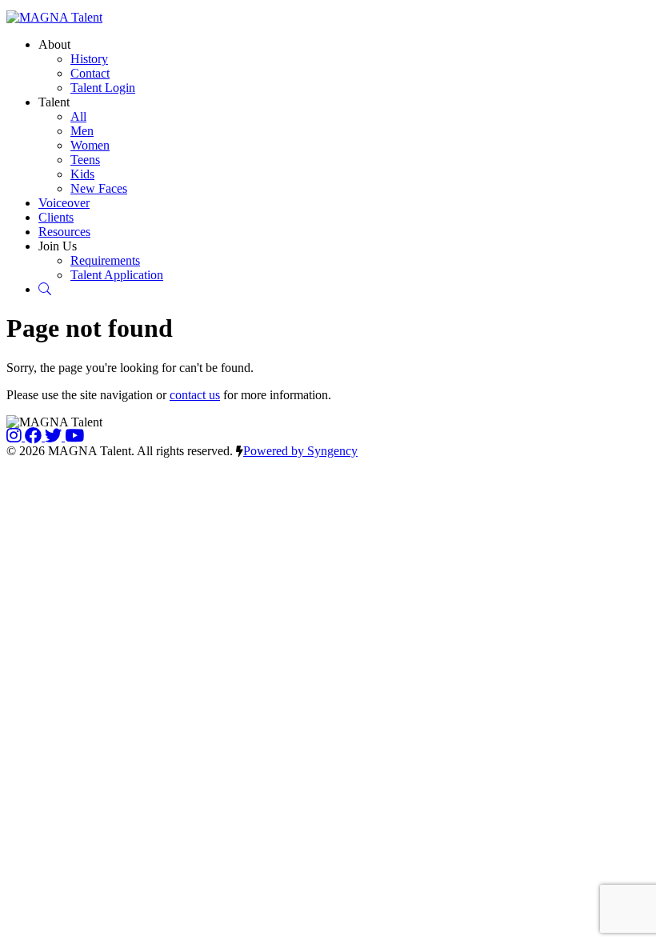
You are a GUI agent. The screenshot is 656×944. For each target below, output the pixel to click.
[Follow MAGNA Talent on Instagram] (15, 436)
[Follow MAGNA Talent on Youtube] (74, 436)
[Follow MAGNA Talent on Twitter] (55, 436)
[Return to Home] (54, 17)
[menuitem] (89, 59)
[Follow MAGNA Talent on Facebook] (35, 436)
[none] (54, 44)
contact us (195, 395)
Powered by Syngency (300, 451)
